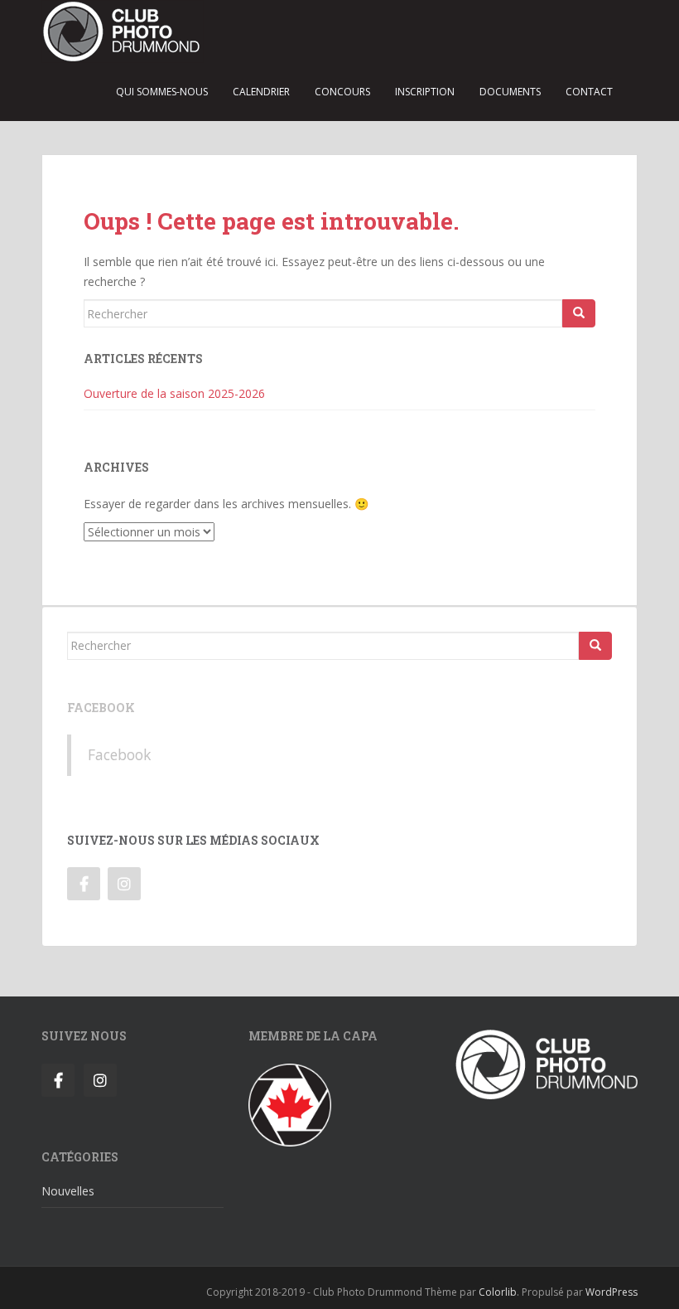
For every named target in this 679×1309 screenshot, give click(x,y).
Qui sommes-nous (162, 92)
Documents (510, 92)
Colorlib (498, 1292)
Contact (589, 92)
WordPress (611, 1292)
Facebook (101, 707)
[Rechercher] (578, 313)
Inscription (425, 92)
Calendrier (261, 92)
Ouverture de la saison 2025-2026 (174, 393)
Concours (342, 92)
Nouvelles (67, 1191)
